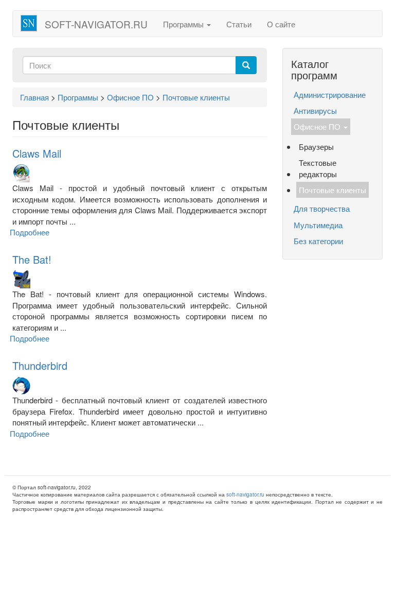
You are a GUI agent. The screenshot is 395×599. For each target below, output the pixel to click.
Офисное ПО (318, 126)
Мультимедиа (318, 224)
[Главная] (33, 23)
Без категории (318, 240)
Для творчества (322, 208)
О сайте (281, 24)
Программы (184, 24)
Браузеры (316, 146)
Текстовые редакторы (318, 168)
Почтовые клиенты (332, 189)
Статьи (239, 24)
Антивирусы (315, 110)
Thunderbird (39, 365)
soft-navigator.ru (96, 24)
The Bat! (31, 259)
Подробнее (29, 232)
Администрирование (330, 94)
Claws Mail (36, 153)
